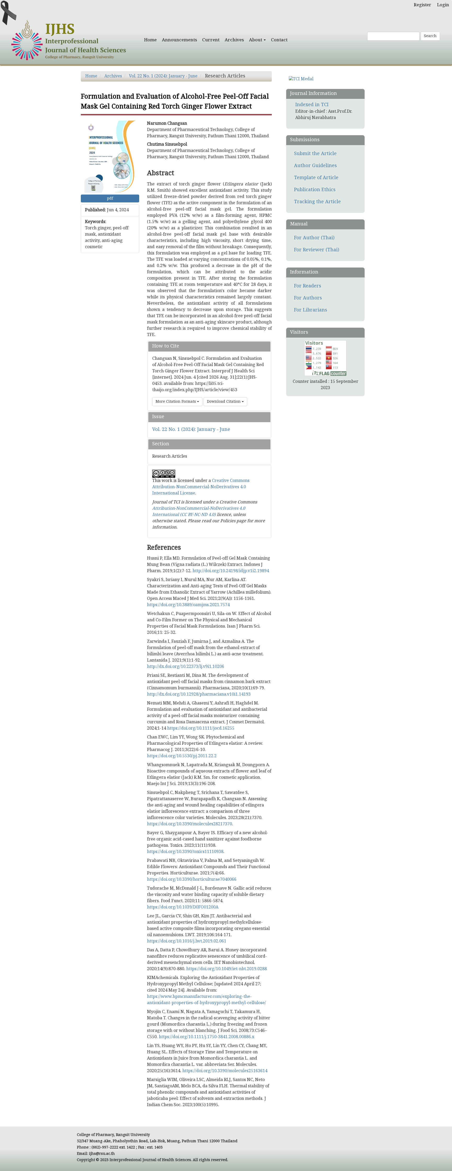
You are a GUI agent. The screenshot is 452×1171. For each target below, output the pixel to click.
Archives (234, 40)
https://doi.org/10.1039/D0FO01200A (182, 907)
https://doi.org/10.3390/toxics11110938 (185, 852)
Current (210, 40)
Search (430, 36)
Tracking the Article (317, 202)
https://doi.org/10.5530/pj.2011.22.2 (182, 756)
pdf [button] (110, 198)
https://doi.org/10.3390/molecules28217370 (189, 824)
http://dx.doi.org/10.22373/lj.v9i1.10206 (185, 666)
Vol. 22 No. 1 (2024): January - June (163, 76)
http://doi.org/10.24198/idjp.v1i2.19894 (231, 571)
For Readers (307, 286)
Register (422, 5)
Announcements (179, 40)
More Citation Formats (176, 402)
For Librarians (310, 310)
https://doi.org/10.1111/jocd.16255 (200, 728)
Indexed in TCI (312, 105)
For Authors (308, 298)
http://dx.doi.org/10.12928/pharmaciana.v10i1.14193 (199, 694)
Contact (279, 40)
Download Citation (224, 402)
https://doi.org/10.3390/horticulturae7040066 (191, 879)
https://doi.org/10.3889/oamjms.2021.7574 (188, 605)
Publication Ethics (315, 190)
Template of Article (316, 178)
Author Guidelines (315, 166)
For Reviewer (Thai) (316, 250)
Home (150, 40)
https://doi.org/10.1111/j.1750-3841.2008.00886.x (206, 1037)
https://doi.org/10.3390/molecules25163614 (224, 1071)
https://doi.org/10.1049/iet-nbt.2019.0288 (226, 969)
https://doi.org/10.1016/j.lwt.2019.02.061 (186, 941)
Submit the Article (315, 154)
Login (443, 5)
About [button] (256, 40)
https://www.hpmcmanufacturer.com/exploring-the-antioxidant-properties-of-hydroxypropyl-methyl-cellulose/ (206, 1000)
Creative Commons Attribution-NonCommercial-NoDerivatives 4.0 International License (201, 487)
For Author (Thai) (314, 238)
